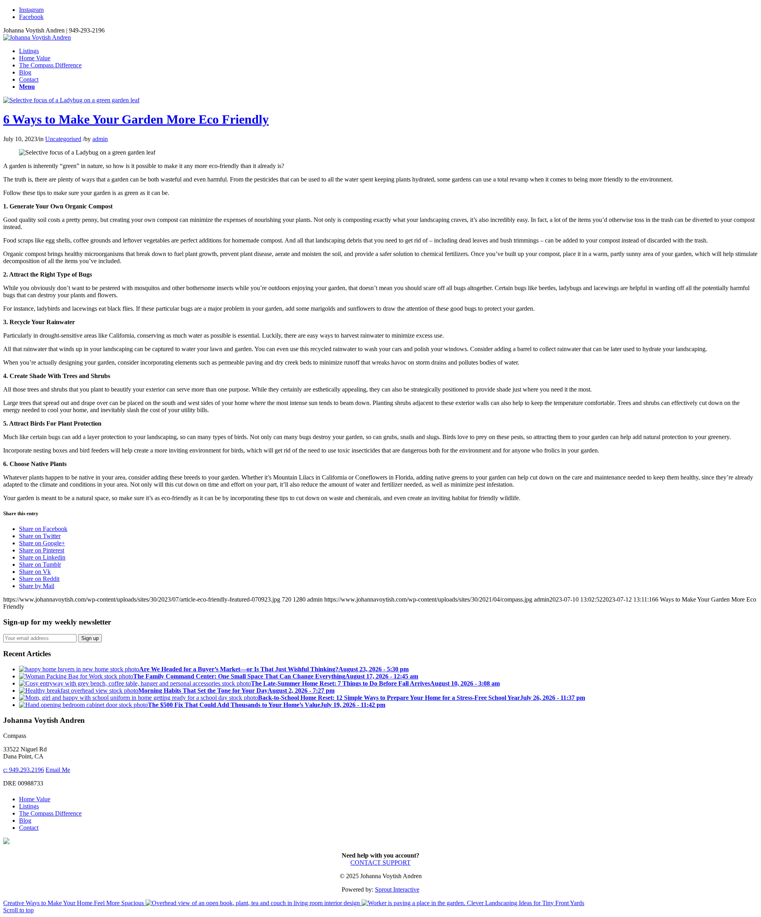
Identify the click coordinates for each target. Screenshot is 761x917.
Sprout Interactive (397, 889)
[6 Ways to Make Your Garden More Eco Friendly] (71, 100)
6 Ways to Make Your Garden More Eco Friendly (136, 119)
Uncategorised (63, 139)
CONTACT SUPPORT (380, 862)
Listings (29, 806)
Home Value (34, 799)
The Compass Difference (50, 813)
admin (100, 139)
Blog (25, 820)
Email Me (58, 769)
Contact (28, 827)
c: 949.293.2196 (23, 769)
